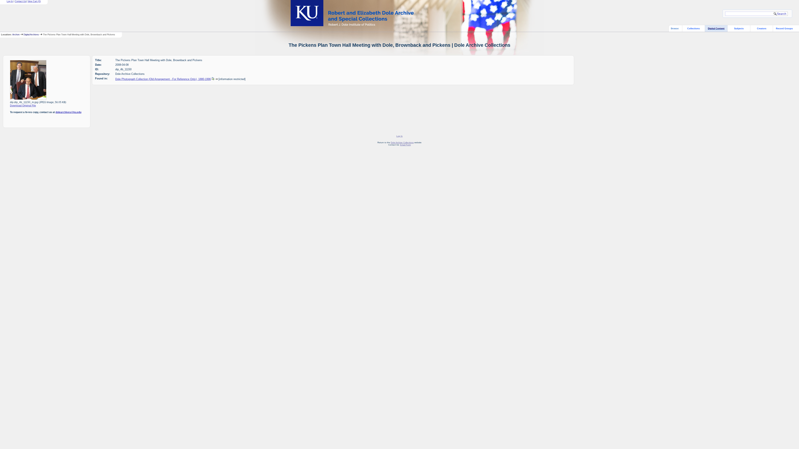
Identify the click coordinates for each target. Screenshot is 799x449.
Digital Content (716, 28)
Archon (16, 34)
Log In (10, 1)
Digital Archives (31, 34)
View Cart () (34, 1)
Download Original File (23, 105)
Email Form (405, 145)
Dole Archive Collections (402, 142)
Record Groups (784, 28)
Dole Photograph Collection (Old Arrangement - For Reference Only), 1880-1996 (163, 79)
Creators (761, 28)
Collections (693, 28)
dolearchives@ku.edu (68, 112)
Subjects (739, 28)
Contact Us (20, 1)
